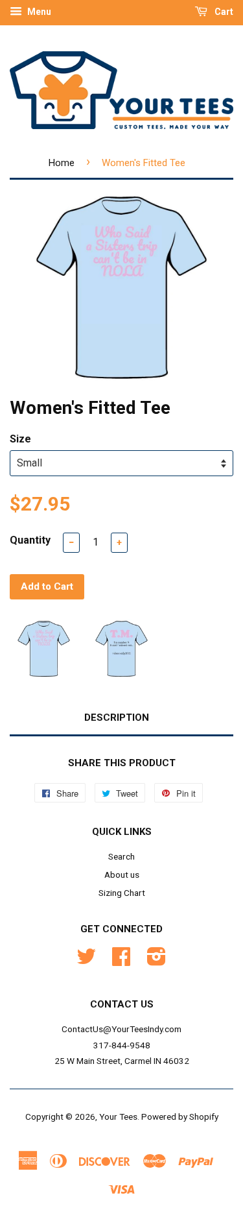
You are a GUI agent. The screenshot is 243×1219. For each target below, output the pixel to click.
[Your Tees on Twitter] (86, 961)
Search (121, 856)
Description (116, 717)
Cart (223, 11)
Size (20, 439)
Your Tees (118, 1116)
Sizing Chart (121, 892)
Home (62, 163)
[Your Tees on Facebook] (121, 961)
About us (121, 874)
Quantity (30, 540)
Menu (38, 11)
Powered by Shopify (179, 1116)
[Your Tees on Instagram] (156, 961)
